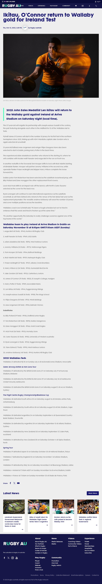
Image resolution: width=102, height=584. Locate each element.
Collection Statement (63, 575)
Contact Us (95, 575)
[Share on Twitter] (14, 483)
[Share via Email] (18, 483)
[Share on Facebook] (10, 483)
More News (92, 493)
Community (57, 557)
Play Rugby (40, 557)
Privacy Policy (49, 575)
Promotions (34, 575)
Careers (87, 575)
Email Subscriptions (77, 575)
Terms (42, 575)
